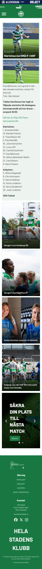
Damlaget (21, 484)
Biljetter (15, 438)
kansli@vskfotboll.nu (21, 514)
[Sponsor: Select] (35, 2)
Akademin (21, 488)
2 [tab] (23, 443)
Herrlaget (21, 479)
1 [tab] (19, 443)
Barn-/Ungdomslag (21, 492)
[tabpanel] (21, 420)
